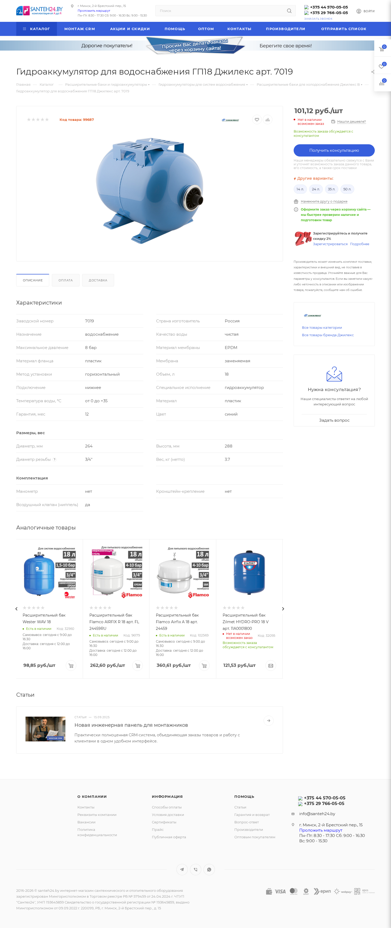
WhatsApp (209, 869)
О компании (92, 796)
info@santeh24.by (317, 813)
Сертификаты (164, 822)
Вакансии (86, 822)
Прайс (158, 829)
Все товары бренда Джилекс (328, 335)
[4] (42, 119)
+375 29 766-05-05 (329, 12)
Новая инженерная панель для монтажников (131, 725)
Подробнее (359, 244)
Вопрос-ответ (246, 822)
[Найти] (289, 10)
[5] (46, 119)
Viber (195, 869)
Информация (167, 796)
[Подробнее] (269, 721)
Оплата (66, 280)
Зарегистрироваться (330, 244)
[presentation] (16, 608)
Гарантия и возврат (252, 814)
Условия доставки (168, 814)
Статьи (240, 807)
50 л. (347, 189)
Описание (33, 280)
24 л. (316, 189)
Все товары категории (322, 327)
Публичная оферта (169, 837)
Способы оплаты (167, 807)
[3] (37, 119)
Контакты (85, 807)
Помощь (244, 796)
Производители (248, 829)
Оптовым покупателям (254, 837)
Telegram (182, 869)
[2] (33, 119)
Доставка (98, 280)
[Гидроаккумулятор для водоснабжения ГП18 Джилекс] (150, 191)
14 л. (300, 189)
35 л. (331, 189)
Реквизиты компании (97, 814)
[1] (28, 119)
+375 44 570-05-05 (329, 7)
